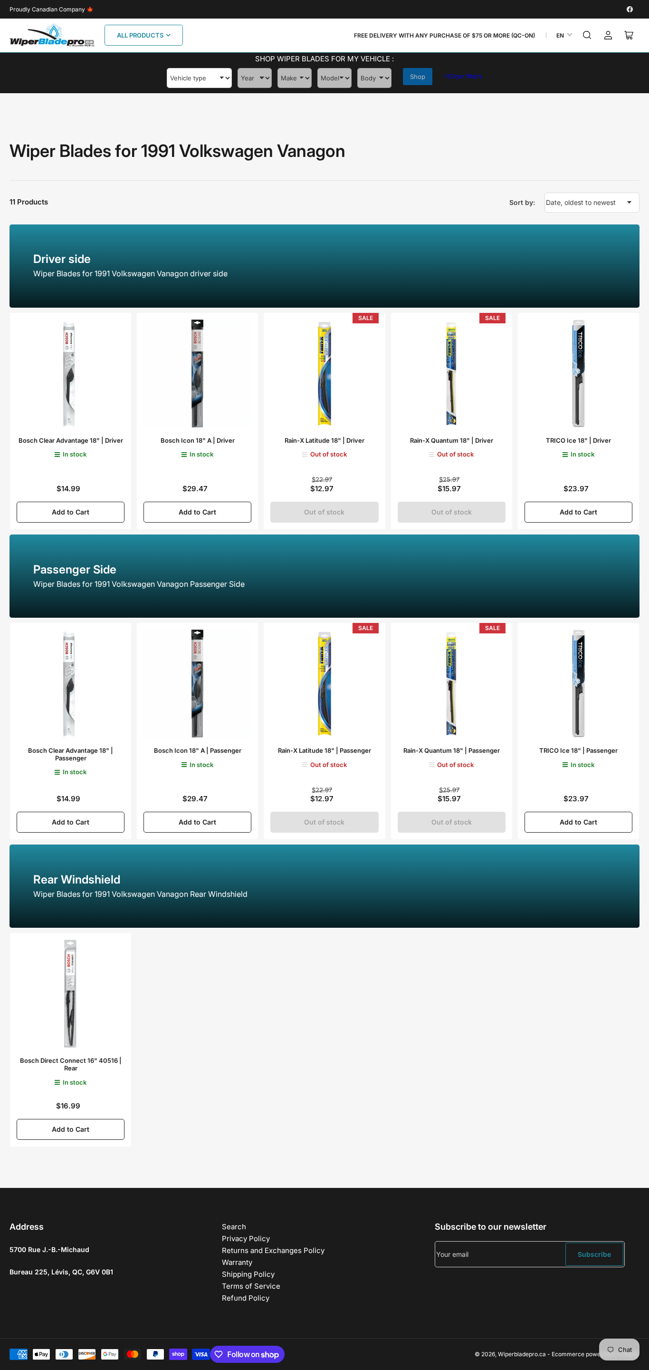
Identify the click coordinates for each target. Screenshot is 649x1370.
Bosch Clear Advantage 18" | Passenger (70, 754)
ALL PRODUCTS (140, 35)
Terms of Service (251, 1286)
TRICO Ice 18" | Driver (578, 440)
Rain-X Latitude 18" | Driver (324, 440)
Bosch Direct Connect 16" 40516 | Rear (71, 1064)
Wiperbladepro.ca (522, 1354)
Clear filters (463, 76)
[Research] (587, 35)
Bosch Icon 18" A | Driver (198, 440)
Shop (417, 76)
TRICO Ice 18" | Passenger (578, 750)
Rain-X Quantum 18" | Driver (451, 440)
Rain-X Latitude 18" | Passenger (324, 750)
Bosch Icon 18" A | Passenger (197, 750)
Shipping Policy (248, 1274)
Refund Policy (245, 1297)
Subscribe (594, 1254)
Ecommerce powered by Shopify (595, 1354)
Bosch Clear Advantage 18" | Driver (71, 440)
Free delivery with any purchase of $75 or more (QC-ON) (444, 35)
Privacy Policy (246, 1238)
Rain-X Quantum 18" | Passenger (451, 750)
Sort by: (522, 202)
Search (234, 1226)
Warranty (237, 1262)
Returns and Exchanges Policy (273, 1250)
